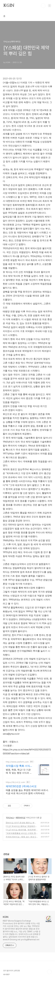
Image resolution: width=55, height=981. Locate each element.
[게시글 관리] (17, 806)
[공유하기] (13, 806)
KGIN (8, 6)
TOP (49, 972)
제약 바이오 (20, 817)
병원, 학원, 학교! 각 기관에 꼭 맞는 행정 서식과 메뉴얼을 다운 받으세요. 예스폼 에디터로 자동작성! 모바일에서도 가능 (19, 771)
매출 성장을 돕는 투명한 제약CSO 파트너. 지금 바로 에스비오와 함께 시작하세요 (27, 792)
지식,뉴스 (10, 817)
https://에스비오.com (15, 782)
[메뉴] (49, 5)
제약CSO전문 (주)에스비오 (21, 786)
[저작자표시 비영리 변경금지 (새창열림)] (36, 806)
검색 (43, 6)
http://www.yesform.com (17, 762)
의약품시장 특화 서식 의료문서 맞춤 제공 (18, 766)
